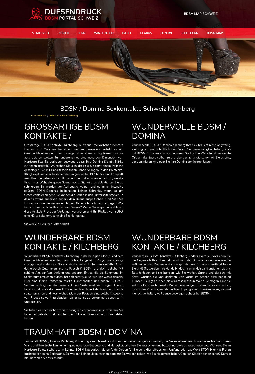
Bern (81, 33)
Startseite (41, 33)
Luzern (166, 33)
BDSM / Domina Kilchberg (64, 115)
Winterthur (104, 33)
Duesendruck (38, 115)
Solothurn (189, 33)
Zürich (63, 33)
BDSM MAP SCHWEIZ (201, 14)
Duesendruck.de (138, 372)
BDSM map (215, 33)
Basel (127, 33)
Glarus (146, 33)
